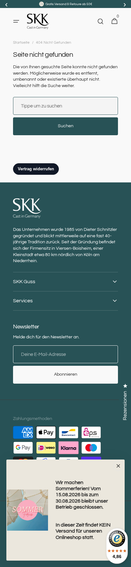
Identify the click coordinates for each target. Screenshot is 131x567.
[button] (16, 21)
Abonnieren (65, 374)
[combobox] (65, 106)
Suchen (65, 126)
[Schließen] (118, 466)
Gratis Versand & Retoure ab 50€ (68, 4)
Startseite (21, 42)
